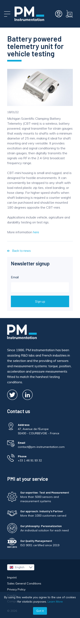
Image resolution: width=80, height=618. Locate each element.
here (36, 232)
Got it (40, 611)
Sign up (40, 301)
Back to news (21, 250)
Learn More (55, 601)
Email (15, 277)
